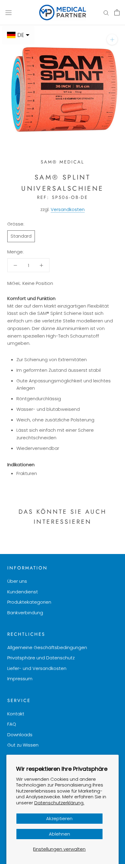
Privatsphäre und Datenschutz (41, 658)
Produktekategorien (29, 602)
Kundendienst (22, 592)
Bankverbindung (25, 612)
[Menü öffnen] (8, 12)
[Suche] (106, 12)
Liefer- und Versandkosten (36, 668)
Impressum (19, 678)
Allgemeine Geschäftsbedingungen (47, 647)
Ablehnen (59, 834)
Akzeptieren (59, 818)
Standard (21, 236)
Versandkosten (68, 209)
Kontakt (15, 714)
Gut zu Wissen (23, 745)
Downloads (19, 734)
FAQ (11, 724)
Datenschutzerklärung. (59, 803)
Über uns (17, 581)
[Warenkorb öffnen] (117, 12)
